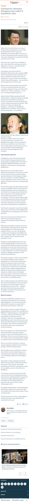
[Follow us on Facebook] (18, 484)
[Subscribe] (2, 487)
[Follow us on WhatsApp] (25, 484)
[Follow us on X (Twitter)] (15, 484)
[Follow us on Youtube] (2, 484)
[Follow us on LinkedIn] (21, 484)
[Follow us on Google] (12, 484)
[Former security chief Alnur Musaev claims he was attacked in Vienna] (14, 133)
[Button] (26, 23)
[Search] (27, 500)
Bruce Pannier (5, 17)
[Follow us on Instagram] (8, 484)
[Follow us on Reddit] (5, 484)
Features (3, 6)
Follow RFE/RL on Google (18, 500)
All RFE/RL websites (5, 500)
